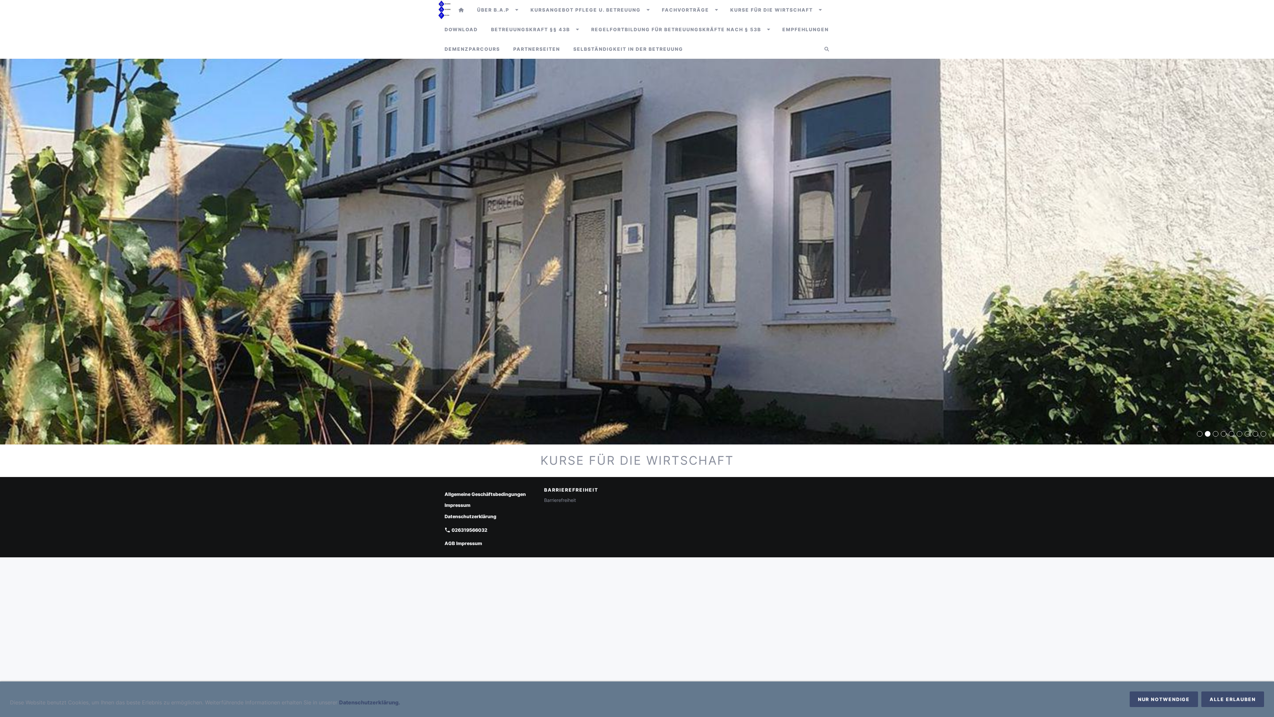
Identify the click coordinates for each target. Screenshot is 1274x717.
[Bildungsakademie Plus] (461, 10)
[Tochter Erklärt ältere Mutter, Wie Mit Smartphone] (1239, 434)
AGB (450, 543)
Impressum (457, 505)
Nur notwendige (1164, 699)
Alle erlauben (1233, 699)
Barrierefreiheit (560, 500)
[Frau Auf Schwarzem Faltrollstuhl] (1232, 434)
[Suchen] (826, 49)
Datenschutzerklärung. (369, 702)
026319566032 (469, 530)
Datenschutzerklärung (470, 516)
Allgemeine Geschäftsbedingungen (485, 494)
